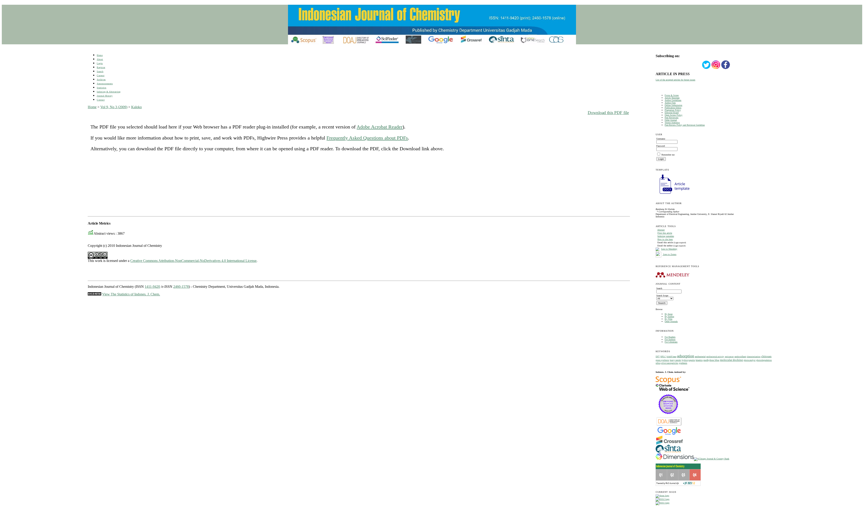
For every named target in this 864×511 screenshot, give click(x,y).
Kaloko (136, 107)
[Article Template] (672, 194)
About (100, 59)
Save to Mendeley (669, 249)
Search (100, 71)
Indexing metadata (665, 236)
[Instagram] (715, 68)
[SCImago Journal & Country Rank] (711, 458)
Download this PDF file (608, 112)
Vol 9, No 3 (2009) (113, 107)
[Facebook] (725, 68)
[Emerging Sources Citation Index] (668, 416)
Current (100, 75)
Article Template (672, 98)
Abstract (661, 230)
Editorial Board (672, 112)
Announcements (105, 83)
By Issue (669, 314)
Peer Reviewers (671, 117)
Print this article (664, 233)
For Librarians (671, 342)
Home (100, 55)
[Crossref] (669, 444)
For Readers (670, 337)
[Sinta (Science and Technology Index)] (668, 453)
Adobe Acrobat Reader (380, 127)
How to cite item (665, 239)
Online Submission (673, 105)
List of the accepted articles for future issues (675, 80)
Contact (101, 100)
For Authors (670, 339)
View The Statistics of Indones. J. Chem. (131, 294)
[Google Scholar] (669, 434)
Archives (101, 79)
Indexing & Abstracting (108, 91)
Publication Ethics (673, 107)
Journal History (104, 96)
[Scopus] (668, 383)
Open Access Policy (673, 115)
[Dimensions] (675, 458)
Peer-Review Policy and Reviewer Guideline (685, 125)
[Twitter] (706, 68)
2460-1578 (181, 286)
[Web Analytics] (94, 294)
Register (101, 67)
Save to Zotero (669, 254)
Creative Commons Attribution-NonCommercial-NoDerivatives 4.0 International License (193, 261)
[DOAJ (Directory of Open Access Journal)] (669, 425)
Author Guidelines (673, 100)
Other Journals (671, 321)
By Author (669, 316)
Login (100, 63)
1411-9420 (152, 286)
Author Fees (670, 102)
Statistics (101, 87)
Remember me (668, 154)
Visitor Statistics (672, 122)
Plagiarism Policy (673, 110)
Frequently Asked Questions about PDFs (367, 138)
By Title (668, 319)
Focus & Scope (672, 95)
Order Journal (671, 120)
